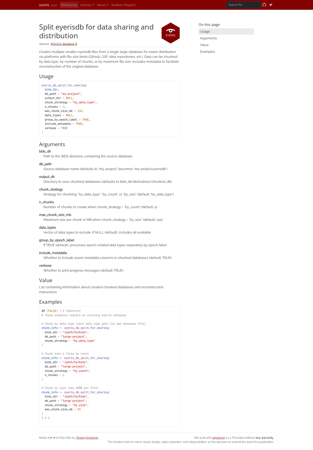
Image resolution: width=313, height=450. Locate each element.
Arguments (208, 38)
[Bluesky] (271, 4)
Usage (205, 31)
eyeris (44, 5)
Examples (207, 51)
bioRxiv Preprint (123, 5)
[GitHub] (264, 4)
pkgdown (218, 437)
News (101, 5)
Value (204, 45)
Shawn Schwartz (87, 437)
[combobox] (243, 4)
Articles (86, 5)
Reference (69, 5)
